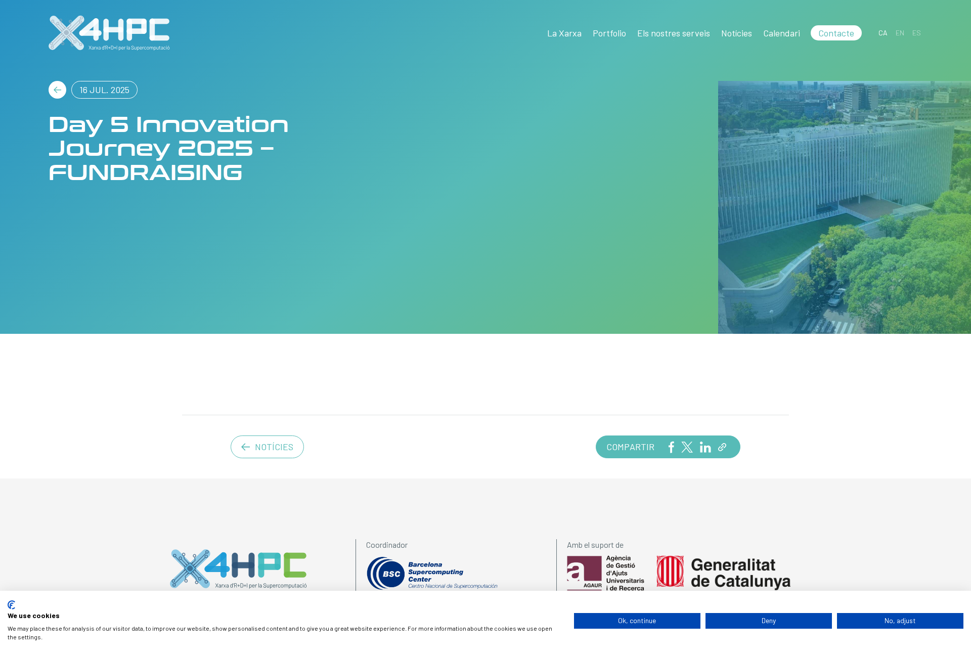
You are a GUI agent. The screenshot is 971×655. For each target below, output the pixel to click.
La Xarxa (564, 32)
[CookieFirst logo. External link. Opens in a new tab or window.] (11, 604)
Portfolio (609, 32)
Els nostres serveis (673, 32)
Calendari (781, 32)
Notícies (736, 32)
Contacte (836, 32)
